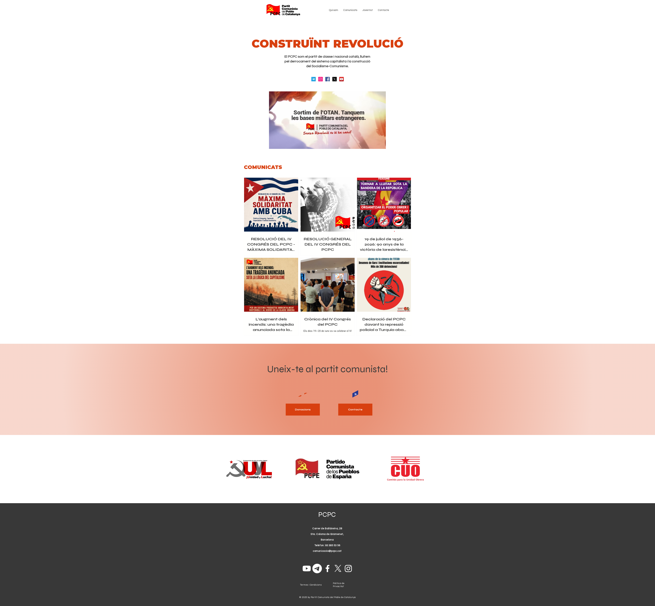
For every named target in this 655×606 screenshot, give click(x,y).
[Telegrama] (313, 79)
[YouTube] (341, 79)
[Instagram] (320, 79)
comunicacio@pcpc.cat (327, 551)
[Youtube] (306, 568)
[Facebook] (327, 79)
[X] (334, 79)
